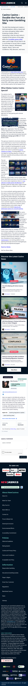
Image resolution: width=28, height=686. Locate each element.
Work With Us (6, 510)
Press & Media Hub (7, 519)
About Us (4, 496)
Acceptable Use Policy (8, 560)
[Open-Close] (26, 3)
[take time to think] (22, 671)
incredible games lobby (15, 39)
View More (14, 370)
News (3, 596)
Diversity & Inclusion (7, 523)
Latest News (12, 6)
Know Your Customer (8, 582)
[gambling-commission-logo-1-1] (5, 675)
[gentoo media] (14, 675)
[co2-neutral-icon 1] (21, 666)
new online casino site (17, 72)
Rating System (6, 546)
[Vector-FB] (22, 487)
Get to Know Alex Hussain (8, 418)
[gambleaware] (5, 671)
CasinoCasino (4, 240)
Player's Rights (6, 577)
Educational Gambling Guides (10, 573)
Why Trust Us (5, 505)
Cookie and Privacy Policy (9, 550)
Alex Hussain (7, 294)
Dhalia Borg (13, 429)
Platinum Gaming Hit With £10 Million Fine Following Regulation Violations (13, 357)
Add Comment (23, 457)
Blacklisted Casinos (7, 591)
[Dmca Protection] (6, 666)
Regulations (5, 586)
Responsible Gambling (8, 568)
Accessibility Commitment (9, 533)
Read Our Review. (6, 247)
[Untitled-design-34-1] (14, 671)
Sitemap (4, 600)
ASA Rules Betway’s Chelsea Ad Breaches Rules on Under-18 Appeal (13, 322)
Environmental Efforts (8, 528)
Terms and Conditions (8, 555)
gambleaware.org (11, 621)
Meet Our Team (6, 500)
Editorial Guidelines (7, 541)
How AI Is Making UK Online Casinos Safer (12, 286)
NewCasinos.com (4, 6)
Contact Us (5, 514)
